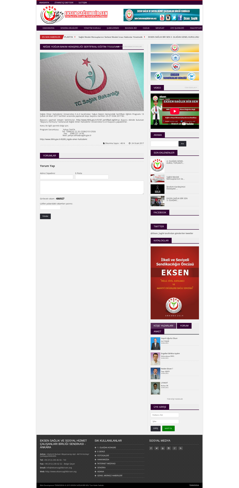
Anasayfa (44, 3)
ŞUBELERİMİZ (113, 28)
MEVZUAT (160, 28)
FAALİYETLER (196, 28)
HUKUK (146, 28)
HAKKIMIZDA (48, 28)
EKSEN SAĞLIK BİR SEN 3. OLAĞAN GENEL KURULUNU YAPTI (170, 37)
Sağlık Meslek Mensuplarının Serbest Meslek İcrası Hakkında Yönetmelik (105, 37)
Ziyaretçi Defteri (63, 3)
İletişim (83, 3)
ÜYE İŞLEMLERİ (177, 28)
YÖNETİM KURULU (92, 28)
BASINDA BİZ (131, 28)
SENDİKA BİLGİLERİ (69, 28)
